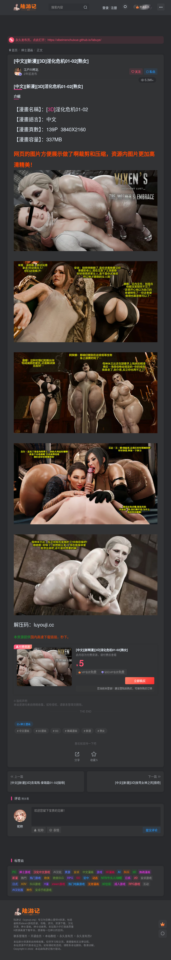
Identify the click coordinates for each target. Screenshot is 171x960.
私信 (152, 71)
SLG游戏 (35, 884)
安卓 (76, 872)
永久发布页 (66, 936)
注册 (114, 7)
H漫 (46, 884)
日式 (15, 884)
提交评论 (151, 830)
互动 (146, 884)
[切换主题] (162, 933)
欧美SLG (58, 878)
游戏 (99, 872)
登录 (105, 7)
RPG (70, 878)
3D (51, 109)
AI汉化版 (17, 890)
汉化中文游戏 (42, 872)
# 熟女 (101, 731)
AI (119, 872)
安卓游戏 (146, 878)
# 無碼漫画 (71, 731)
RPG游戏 (134, 884)
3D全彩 (106, 884)
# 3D (55, 731)
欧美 (47, 878)
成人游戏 (119, 884)
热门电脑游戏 (76, 884)
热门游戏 (35, 878)
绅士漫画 (27, 50)
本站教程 (50, 936)
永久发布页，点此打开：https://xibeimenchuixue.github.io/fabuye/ (58, 40)
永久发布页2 (84, 936)
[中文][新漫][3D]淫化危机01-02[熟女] (51, 60)
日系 (128, 878)
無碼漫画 (144, 872)
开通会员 (145, 7)
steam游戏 (58, 884)
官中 (86, 878)
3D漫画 (110, 872)
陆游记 (46, 948)
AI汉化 (57, 872)
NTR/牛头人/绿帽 (111, 878)
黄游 (67, 872)
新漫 (15, 878)
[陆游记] (24, 6)
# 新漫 (87, 731)
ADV (23, 884)
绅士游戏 (24, 872)
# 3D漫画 (41, 731)
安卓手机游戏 (43, 890)
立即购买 (140, 681)
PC (14, 872)
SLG (126, 872)
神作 (29, 890)
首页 (14, 50)
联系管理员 (20, 936)
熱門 (23, 878)
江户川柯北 (31, 69)
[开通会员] (162, 924)
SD (78, 878)
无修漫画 (93, 884)
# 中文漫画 (23, 731)
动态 (95, 878)
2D (135, 878)
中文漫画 (88, 872)
